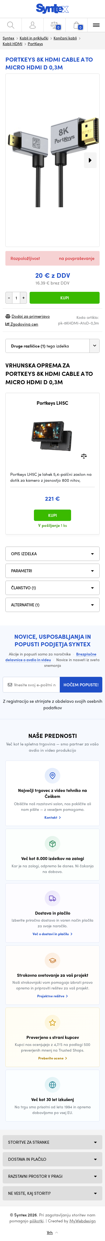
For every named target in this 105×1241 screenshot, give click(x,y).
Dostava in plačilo (27, 1159)
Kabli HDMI (12, 43)
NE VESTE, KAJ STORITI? (29, 1193)
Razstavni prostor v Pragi (35, 1176)
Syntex (8, 38)
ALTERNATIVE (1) (25, 605)
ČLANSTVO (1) (23, 588)
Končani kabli (65, 38)
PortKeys (35, 43)
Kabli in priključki (34, 38)
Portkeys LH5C (52, 403)
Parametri (21, 571)
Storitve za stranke (28, 1142)
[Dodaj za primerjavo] (84, 455)
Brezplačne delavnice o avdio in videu (50, 656)
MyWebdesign (82, 1221)
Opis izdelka (24, 554)
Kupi (64, 298)
